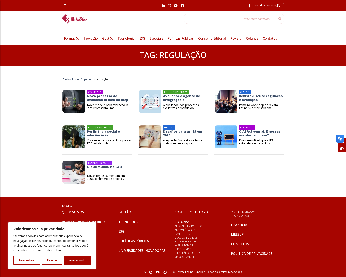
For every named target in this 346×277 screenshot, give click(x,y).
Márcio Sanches (185, 257)
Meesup (237, 234)
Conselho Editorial (212, 38)
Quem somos (73, 212)
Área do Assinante (265, 5)
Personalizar (27, 260)
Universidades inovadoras (141, 250)
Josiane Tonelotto (187, 241)
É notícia (239, 225)
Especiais (156, 38)
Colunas (252, 38)
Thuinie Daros (240, 215)
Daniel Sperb (183, 234)
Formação (71, 38)
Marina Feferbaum (243, 211)
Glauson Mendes (186, 237)
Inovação (91, 38)
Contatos (270, 38)
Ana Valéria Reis (185, 230)
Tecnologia (126, 38)
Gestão (107, 38)
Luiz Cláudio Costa (187, 253)
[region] (52, 245)
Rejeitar (52, 260)
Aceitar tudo (77, 260)
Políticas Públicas (181, 38)
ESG (142, 38)
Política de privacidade (251, 253)
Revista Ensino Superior (83, 222)
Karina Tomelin (185, 245)
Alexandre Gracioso (188, 226)
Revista (235, 38)
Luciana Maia (183, 249)
